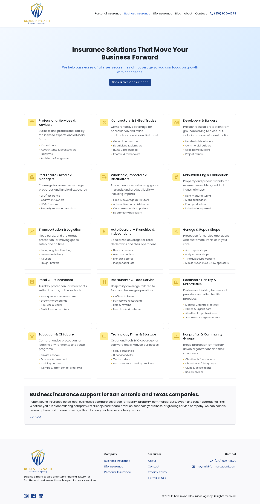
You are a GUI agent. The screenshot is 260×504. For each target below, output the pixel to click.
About (188, 13)
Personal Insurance (108, 13)
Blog (178, 13)
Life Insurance (162, 13)
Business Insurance (137, 13)
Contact (201, 13)
